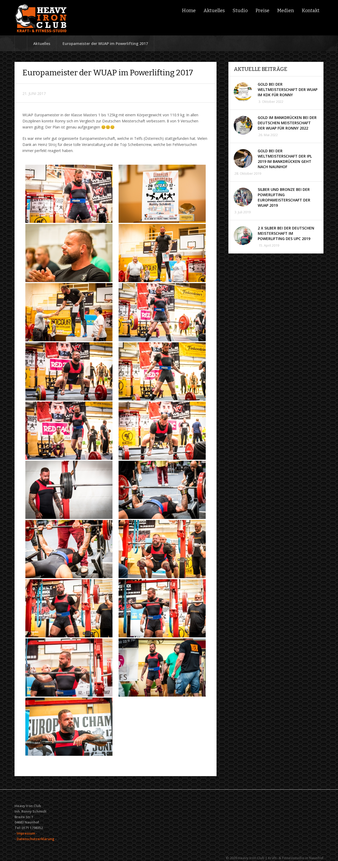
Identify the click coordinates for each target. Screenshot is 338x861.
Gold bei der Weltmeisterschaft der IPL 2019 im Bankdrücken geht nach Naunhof (285, 158)
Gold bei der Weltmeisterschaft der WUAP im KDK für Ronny (287, 89)
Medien (285, 10)
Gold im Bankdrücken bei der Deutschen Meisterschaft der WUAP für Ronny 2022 (287, 123)
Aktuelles (214, 10)
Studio (240, 10)
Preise (262, 10)
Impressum (26, 833)
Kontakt (311, 10)
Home (189, 10)
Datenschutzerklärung (35, 838)
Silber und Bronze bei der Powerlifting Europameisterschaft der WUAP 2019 (284, 197)
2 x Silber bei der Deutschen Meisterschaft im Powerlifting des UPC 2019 (286, 233)
